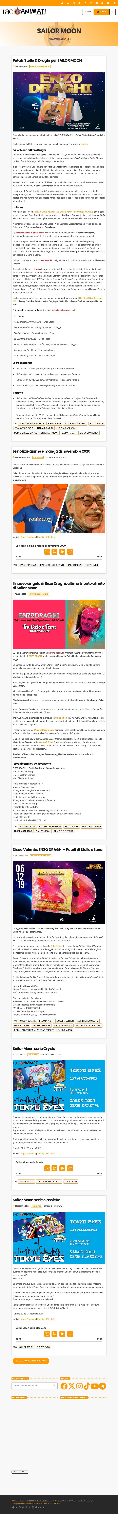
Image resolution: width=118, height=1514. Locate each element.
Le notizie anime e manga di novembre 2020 (51, 451)
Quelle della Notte (89, 1403)
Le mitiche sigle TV (87, 1021)
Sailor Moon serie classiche (36, 1200)
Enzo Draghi (97, 423)
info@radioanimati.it (23, 1503)
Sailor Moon (69, 433)
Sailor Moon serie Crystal (34, 1048)
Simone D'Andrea (89, 433)
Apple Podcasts (28, 537)
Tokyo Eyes (38, 457)
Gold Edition (61, 718)
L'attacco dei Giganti (52, 565)
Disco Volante (27, 826)
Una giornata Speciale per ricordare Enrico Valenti (44, 1433)
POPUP (101, 12)
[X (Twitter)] (91, 3)
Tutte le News (20, 1472)
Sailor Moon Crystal (49, 1181)
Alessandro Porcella (31, 423)
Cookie (56, 1503)
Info (53, 537)
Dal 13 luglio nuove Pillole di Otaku (45, 1445)
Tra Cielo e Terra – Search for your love (74, 211)
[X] (71, 1386)
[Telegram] (114, 3)
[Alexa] (74, 3)
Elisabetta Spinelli (75, 423)
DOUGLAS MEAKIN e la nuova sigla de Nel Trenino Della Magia (43, 1419)
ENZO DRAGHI (35, 656)
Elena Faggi (54, 423)
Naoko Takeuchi (41, 1025)
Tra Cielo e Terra (63, 831)
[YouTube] (108, 3)
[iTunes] (62, 3)
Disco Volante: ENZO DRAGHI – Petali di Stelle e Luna (57, 849)
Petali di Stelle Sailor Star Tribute (34, 1030)
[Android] (68, 3)
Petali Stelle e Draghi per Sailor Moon (36, 433)
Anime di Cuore (46, 742)
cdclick (84, 144)
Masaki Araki (21, 1025)
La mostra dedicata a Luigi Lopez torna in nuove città (43, 1405)
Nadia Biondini (45, 428)
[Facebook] (85, 3)
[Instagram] (97, 3)
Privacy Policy (43, 1503)
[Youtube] (94, 1386)
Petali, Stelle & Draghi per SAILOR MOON (47, 60)
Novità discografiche (40, 66)
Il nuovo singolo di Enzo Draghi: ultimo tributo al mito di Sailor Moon (59, 586)
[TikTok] (102, 3)
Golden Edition (65, 1021)
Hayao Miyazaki (28, 565)
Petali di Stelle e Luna (43, 211)
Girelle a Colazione (90, 1417)
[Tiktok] (87, 1386)
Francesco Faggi (24, 428)
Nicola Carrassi (66, 428)
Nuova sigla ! (40, 1457)
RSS (48, 537)
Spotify (40, 537)
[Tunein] (79, 3)
